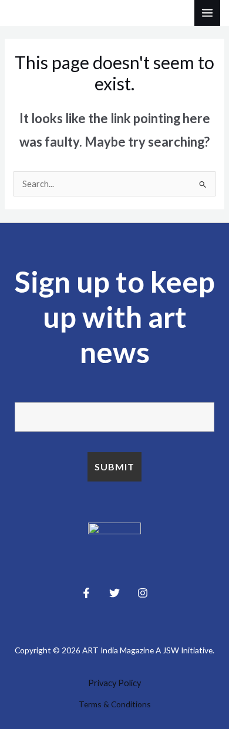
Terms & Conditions (115, 704)
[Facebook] (86, 593)
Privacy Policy (114, 683)
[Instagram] (142, 593)
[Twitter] (114, 593)
